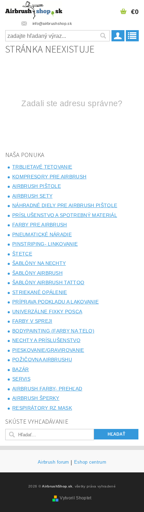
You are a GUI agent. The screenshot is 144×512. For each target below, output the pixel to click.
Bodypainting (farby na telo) (53, 331)
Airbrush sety (32, 196)
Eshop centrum (90, 462)
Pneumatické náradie (42, 234)
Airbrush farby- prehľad (47, 388)
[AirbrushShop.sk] (33, 9)
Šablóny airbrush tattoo (48, 282)
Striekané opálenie (39, 292)
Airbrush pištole (36, 186)
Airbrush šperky (35, 398)
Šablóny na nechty (39, 263)
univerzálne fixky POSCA (47, 311)
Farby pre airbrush (39, 224)
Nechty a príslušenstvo (46, 340)
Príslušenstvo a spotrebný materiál (64, 215)
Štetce (22, 254)
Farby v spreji (32, 321)
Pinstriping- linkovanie (45, 244)
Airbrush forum (53, 462)
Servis (21, 379)
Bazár (20, 369)
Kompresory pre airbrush (49, 176)
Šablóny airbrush (37, 273)
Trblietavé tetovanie (42, 167)
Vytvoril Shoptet (75, 498)
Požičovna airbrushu (42, 359)
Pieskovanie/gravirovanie (48, 350)
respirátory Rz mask (42, 408)
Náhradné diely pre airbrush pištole (64, 205)
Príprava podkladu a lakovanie (55, 302)
